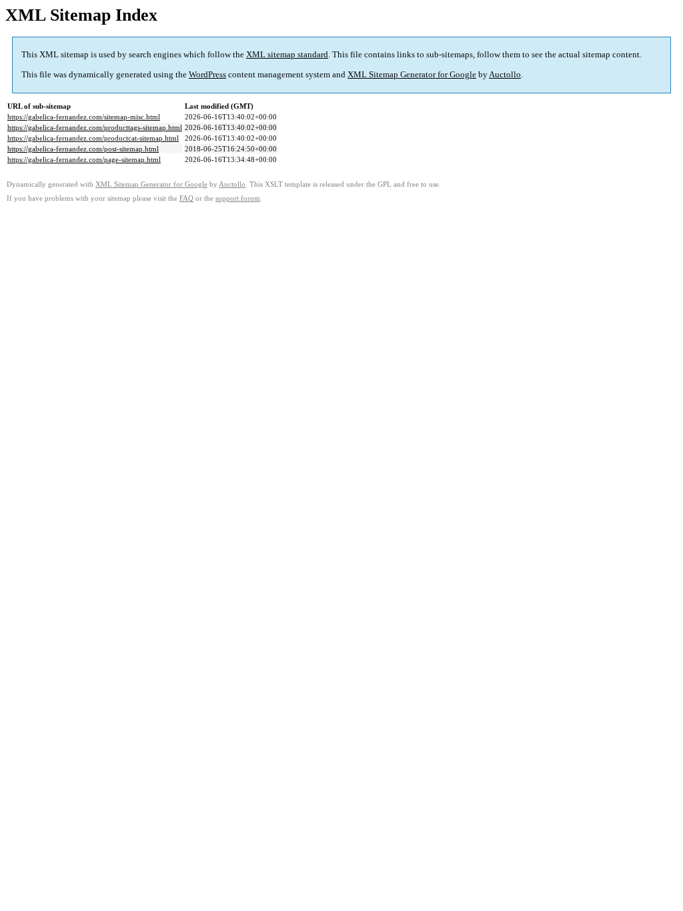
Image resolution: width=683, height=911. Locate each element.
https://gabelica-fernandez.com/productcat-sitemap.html (93, 138)
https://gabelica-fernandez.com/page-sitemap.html (84, 159)
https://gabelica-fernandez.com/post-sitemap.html (83, 149)
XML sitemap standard (287, 54)
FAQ (186, 198)
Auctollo (505, 74)
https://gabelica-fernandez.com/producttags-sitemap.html (94, 127)
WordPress (207, 74)
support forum (237, 198)
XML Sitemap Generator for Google (412, 74)
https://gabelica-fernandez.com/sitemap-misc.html (83, 117)
